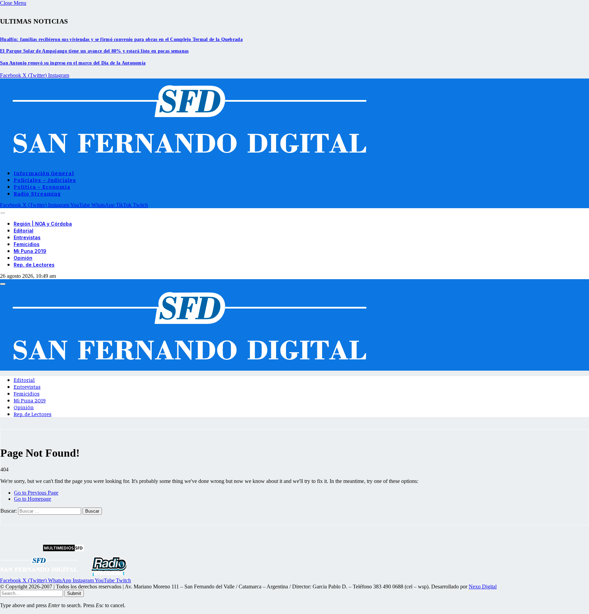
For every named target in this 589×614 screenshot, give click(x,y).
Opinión (23, 258)
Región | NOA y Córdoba (43, 224)
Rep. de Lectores (34, 265)
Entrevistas (27, 237)
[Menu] (3, 213)
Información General (44, 172)
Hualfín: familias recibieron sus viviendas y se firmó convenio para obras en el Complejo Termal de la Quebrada (121, 39)
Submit (74, 593)
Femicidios (27, 244)
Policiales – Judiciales (45, 179)
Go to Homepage (32, 499)
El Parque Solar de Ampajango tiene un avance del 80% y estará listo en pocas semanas (94, 51)
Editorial (23, 230)
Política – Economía (42, 186)
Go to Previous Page (36, 493)
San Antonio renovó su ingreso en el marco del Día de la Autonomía (73, 63)
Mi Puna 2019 (30, 251)
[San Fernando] (186, 160)
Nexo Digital (483, 586)
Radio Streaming (37, 193)
